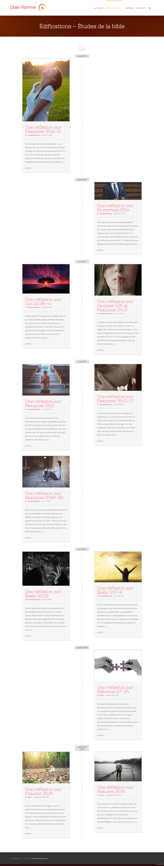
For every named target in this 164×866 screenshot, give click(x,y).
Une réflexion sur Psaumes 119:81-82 (41, 471)
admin (102, 695)
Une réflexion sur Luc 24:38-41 (41, 278)
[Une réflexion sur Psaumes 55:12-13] (118, 377)
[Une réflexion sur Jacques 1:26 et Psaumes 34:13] (118, 280)
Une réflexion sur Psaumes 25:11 (41, 380)
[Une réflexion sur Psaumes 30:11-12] (46, 90)
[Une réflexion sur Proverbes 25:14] (118, 191)
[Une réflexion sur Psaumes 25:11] (46, 380)
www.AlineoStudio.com (40, 858)
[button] (150, 8)
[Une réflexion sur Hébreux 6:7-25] (118, 665)
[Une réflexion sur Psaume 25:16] (46, 767)
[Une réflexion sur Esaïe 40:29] (46, 569)
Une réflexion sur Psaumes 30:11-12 (41, 90)
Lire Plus (28, 168)
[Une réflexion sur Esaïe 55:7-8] (118, 567)
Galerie (50, 90)
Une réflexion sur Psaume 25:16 (41, 767)
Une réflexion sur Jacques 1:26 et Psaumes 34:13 (113, 280)
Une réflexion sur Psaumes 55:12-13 (113, 377)
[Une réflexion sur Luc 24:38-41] (46, 279)
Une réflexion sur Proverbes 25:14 (113, 191)
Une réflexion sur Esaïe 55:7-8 (113, 567)
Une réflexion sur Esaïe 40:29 (41, 568)
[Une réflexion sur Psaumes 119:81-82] (46, 471)
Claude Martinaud (34, 135)
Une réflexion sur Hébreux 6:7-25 (113, 665)
